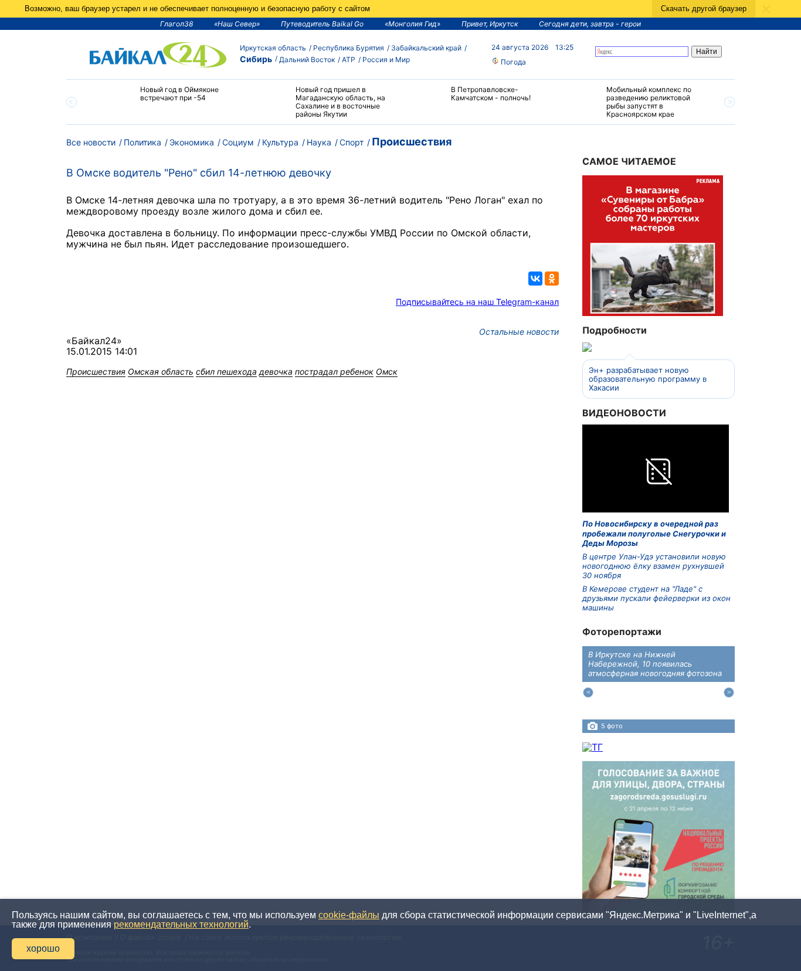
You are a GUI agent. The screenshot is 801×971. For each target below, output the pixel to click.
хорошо (43, 948)
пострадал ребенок (334, 371)
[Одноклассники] (552, 278)
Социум (238, 142)
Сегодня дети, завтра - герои (590, 23)
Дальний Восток (307, 59)
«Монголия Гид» (412, 23)
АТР (348, 59)
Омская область (161, 371)
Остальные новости (519, 332)
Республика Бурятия (348, 47)
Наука (319, 142)
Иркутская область (273, 47)
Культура (280, 142)
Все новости (91, 142)
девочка (276, 371)
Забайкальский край (426, 47)
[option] (167, 99)
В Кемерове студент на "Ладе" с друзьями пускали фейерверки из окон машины (656, 598)
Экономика (191, 142)
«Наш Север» (237, 23)
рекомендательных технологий (181, 924)
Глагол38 (176, 23)
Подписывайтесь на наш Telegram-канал (477, 302)
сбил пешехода (226, 371)
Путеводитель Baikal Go (322, 23)
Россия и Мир (386, 59)
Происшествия (412, 141)
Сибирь (256, 59)
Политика (142, 142)
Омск (387, 371)
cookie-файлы (348, 915)
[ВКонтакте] (535, 278)
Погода (512, 61)
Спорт (352, 142)
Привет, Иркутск (489, 23)
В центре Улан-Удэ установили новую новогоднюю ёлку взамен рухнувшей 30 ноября (654, 566)
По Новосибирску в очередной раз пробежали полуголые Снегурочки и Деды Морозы (654, 533)
